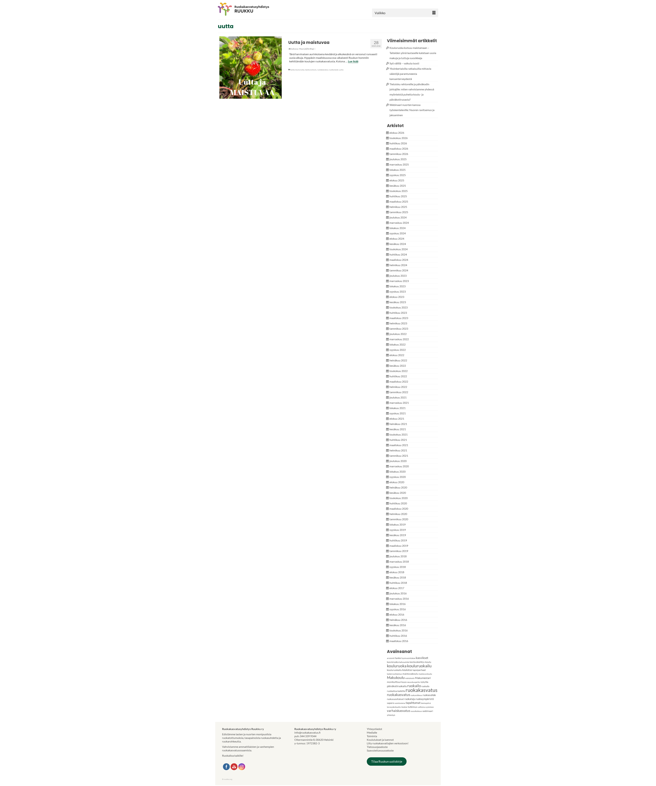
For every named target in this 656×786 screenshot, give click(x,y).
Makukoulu (396, 677)
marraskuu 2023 (399, 280)
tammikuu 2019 (399, 551)
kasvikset (422, 658)
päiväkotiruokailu (397, 686)
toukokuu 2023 (399, 307)
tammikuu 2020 (399, 519)
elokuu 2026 (397, 132)
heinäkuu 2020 (398, 487)
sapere (390, 702)
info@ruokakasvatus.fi (307, 732)
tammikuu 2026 (399, 153)
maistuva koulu (311, 70)
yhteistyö (391, 715)
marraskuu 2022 (399, 339)
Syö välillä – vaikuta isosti (404, 63)
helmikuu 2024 (398, 265)
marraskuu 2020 (399, 466)
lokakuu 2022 (398, 344)
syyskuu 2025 (398, 175)
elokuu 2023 (397, 296)
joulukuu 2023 (398, 275)
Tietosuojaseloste (377, 746)
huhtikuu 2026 (398, 143)
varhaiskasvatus (398, 711)
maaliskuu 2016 (399, 641)
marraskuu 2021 (399, 402)
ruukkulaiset (333, 70)
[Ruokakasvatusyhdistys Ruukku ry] (253, 9)
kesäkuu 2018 (398, 577)
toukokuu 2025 (399, 190)
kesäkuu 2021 (398, 429)
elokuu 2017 (397, 588)
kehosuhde (404, 662)
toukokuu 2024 (399, 249)
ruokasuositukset (395, 699)
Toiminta (372, 736)
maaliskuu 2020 (399, 508)
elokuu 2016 (397, 614)
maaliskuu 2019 (399, 545)
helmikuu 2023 (398, 323)
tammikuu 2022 (399, 392)
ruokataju (409, 698)
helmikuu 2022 (398, 386)
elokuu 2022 (397, 355)
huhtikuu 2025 (398, 196)
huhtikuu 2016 (398, 635)
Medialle (372, 732)
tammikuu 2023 (399, 328)
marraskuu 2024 (399, 222)
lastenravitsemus (394, 674)
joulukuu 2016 (398, 593)
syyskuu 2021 (398, 413)
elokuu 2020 (397, 482)
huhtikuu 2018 (398, 582)
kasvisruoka (393, 662)
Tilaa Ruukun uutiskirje (386, 761)
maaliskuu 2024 (399, 259)
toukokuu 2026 (399, 138)
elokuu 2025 (397, 180)
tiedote (404, 707)
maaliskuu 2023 (399, 318)
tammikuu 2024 (399, 270)
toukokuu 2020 (399, 498)
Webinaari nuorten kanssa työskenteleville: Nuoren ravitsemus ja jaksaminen (412, 110)
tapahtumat (413, 703)
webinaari (427, 710)
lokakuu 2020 (398, 471)
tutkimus (412, 706)
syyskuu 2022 (398, 349)
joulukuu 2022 (398, 333)
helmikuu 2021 (398, 450)
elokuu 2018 (397, 572)
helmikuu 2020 (398, 513)
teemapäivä (426, 703)
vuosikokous (416, 711)
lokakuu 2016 (398, 603)
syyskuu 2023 (398, 291)
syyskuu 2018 (398, 566)
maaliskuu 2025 (399, 201)
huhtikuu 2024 (398, 254)
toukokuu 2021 (399, 434)
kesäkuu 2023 (398, 302)
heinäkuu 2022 (398, 360)
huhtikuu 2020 (398, 503)
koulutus (407, 669)
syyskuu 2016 (398, 609)
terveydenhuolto (394, 707)
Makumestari (423, 677)
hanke (292, 70)
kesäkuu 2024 (398, 243)
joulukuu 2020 (398, 461)
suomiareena (399, 703)
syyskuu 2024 (398, 233)
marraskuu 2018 (399, 561)
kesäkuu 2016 (398, 625)
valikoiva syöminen (426, 707)
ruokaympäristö (425, 698)
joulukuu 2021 (398, 397)
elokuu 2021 (397, 418)
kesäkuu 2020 (398, 492)
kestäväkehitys (417, 662)
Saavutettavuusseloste (380, 750)
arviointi (390, 658)
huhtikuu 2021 (398, 439)
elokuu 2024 (397, 238)
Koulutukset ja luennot (380, 739)
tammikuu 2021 (399, 455)
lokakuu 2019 (398, 524)
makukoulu (409, 678)
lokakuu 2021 (398, 408)
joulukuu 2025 (398, 159)
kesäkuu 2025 (398, 185)
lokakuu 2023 (398, 286)
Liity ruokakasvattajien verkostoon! (387, 743)
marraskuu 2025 (399, 164)
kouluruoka (299, 70)
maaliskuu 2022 (399, 381)
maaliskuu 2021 (399, 445)
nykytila (424, 682)
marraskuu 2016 (399, 598)
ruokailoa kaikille (396, 691)
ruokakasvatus (322, 70)
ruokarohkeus (416, 695)
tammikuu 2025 (399, 212)
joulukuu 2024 (398, 217)
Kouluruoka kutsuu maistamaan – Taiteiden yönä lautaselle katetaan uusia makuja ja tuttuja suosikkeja (413, 53)
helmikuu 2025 (398, 206)
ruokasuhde (429, 695)
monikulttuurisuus (397, 681)
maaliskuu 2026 (399, 148)
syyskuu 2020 (398, 476)
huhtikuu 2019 (398, 540)
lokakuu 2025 (398, 169)
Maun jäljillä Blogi (306, 49)
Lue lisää (353, 61)
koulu (428, 661)
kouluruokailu (419, 665)
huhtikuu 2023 (398, 312)
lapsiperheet (419, 669)
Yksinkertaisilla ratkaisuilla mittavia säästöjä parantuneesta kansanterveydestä (410, 73)
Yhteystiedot (374, 728)
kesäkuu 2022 (398, 365)
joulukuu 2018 (398, 556)
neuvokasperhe (413, 682)
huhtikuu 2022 (398, 376)
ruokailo (414, 685)
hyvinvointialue (408, 658)
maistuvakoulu (410, 673)
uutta (341, 70)
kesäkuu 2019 (398, 535)
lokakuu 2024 (398, 228)
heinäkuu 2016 (398, 619)
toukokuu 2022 (399, 371)
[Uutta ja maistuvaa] (250, 67)
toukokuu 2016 (399, 630)
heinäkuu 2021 (398, 423)
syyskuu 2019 (398, 529)
